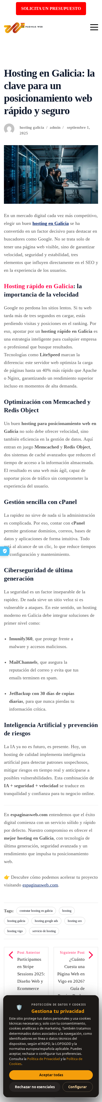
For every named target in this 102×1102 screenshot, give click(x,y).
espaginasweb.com (40, 885)
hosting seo (75, 921)
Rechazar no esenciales (35, 1087)
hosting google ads (46, 921)
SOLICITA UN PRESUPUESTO (51, 8)
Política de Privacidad (43, 1059)
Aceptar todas (51, 1075)
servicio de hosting (44, 931)
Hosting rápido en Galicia (38, 286)
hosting (66, 911)
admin (55, 127)
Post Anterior (31, 982)
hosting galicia (32, 127)
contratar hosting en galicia (36, 911)
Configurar (77, 1087)
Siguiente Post (71, 982)
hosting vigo (15, 931)
